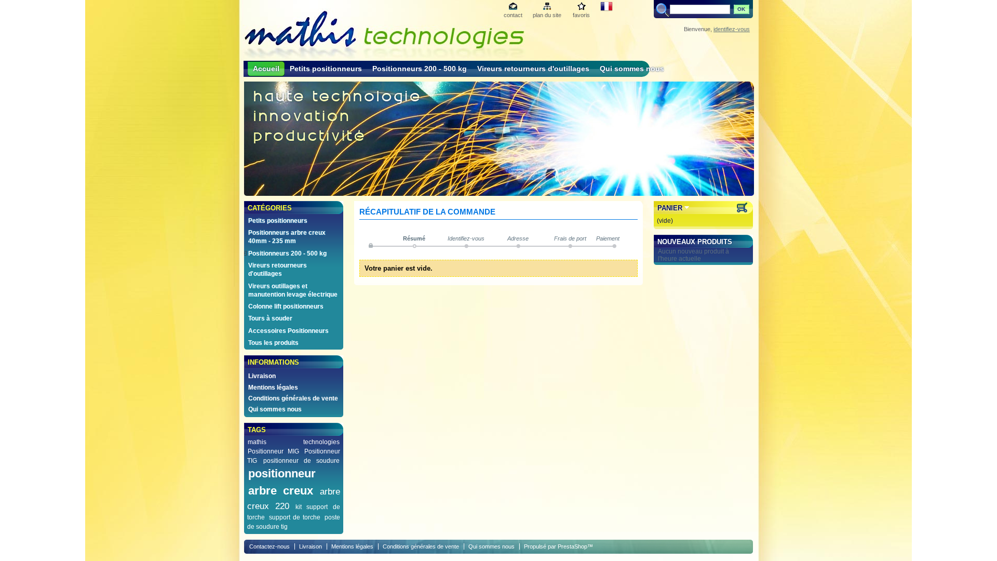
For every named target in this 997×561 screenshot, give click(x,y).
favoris (581, 15)
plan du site (547, 15)
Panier (669, 208)
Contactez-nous (269, 546)
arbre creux (280, 490)
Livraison (262, 376)
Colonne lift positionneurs (286, 306)
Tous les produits (273, 342)
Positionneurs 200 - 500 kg (419, 68)
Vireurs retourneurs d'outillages (533, 68)
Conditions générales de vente (293, 398)
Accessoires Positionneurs (288, 331)
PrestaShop (572, 546)
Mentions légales (273, 387)
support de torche (295, 517)
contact (513, 15)
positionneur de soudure (301, 460)
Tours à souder (270, 318)
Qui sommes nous (632, 68)
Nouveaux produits (694, 242)
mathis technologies (294, 442)
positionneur (282, 473)
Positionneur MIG (273, 451)
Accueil (266, 68)
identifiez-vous (731, 29)
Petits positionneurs (326, 68)
